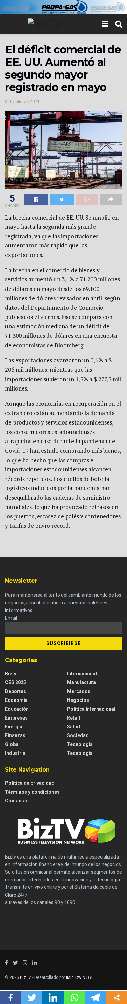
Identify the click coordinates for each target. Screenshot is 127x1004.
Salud (73, 726)
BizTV (25, 977)
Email (11, 618)
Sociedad (78, 735)
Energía (13, 726)
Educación (17, 709)
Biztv (10, 673)
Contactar (16, 800)
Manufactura (81, 682)
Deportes (15, 691)
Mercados (78, 691)
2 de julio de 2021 (22, 101)
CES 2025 (15, 682)
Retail (73, 718)
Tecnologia (80, 753)
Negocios (78, 700)
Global (12, 744)
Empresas (16, 718)
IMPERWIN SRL (79, 977)
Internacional (82, 673)
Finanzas (15, 735)
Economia (16, 700)
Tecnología (80, 744)
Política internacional (91, 709)
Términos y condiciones (32, 792)
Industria (15, 753)
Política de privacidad (30, 783)
